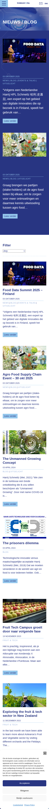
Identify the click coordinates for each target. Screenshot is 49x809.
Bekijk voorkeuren (24, 798)
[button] (45, 753)
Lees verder (11, 121)
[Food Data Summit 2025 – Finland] (24, 51)
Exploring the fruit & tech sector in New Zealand (22, 713)
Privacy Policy (29, 805)
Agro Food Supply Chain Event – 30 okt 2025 (22, 165)
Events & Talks (27, 80)
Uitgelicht (9, 83)
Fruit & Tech (10, 640)
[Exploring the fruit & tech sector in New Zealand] (24, 695)
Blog (13, 80)
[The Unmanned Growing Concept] (24, 442)
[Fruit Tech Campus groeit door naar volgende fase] (24, 611)
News (6, 80)
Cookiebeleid (18, 805)
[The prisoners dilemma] (24, 526)
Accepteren (24, 783)
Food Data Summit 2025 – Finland (19, 69)
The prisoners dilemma (21, 543)
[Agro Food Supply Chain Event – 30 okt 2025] (24, 145)
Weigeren (24, 790)
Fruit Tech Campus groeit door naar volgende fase (22, 629)
